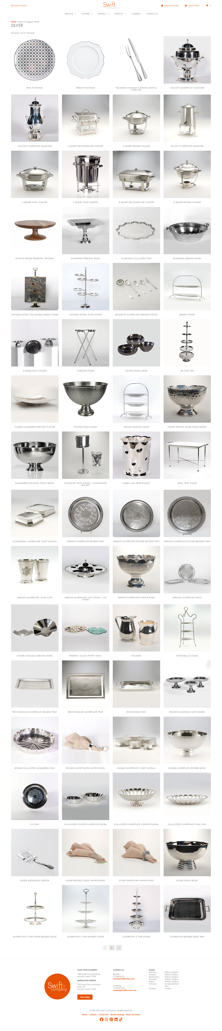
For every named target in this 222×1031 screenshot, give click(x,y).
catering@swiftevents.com (124, 990)
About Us (69, 14)
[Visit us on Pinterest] (111, 1019)
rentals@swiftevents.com (124, 979)
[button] (19, 5)
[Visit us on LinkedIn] (116, 1019)
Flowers (86, 14)
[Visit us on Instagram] (106, 1019)
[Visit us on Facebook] (101, 1019)
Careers (92, 1014)
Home (13, 22)
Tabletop (118, 14)
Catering (136, 14)
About (84, 1014)
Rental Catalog (117, 1014)
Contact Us (152, 14)
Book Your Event (133, 1014)
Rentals (102, 14)
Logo (111, 5)
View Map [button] (85, 997)
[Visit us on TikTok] (120, 1019)
